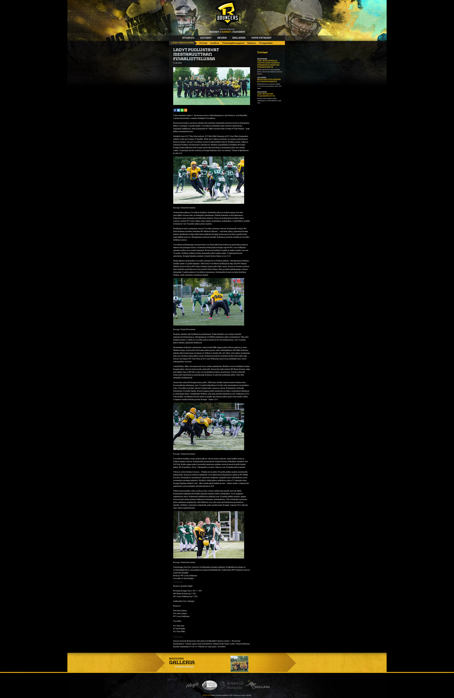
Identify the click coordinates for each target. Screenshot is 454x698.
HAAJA (249, 695)
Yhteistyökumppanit (233, 43)
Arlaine (231, 685)
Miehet (214, 32)
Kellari (257, 685)
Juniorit (239, 32)
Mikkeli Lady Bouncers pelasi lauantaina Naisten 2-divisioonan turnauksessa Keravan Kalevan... (269, 72)
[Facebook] (175, 110)
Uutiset (206, 38)
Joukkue (214, 43)
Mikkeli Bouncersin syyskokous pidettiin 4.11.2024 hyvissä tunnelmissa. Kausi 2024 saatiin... (269, 86)
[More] (185, 110)
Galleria (238, 38)
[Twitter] (178, 110)
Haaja (192, 685)
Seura (222, 38)
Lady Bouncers (182, 43)
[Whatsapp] (182, 110)
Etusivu (188, 38)
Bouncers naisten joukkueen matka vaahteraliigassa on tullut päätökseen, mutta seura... (269, 100)
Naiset (226, 32)
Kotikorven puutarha (209, 685)
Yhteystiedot (261, 38)
